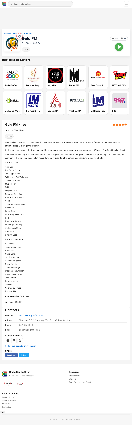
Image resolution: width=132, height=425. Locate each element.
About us (6, 404)
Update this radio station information (20, 346)
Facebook (11, 355)
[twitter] (20, 340)
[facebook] (7, 340)
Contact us (6, 407)
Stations (7, 33)
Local (26, 49)
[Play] (119, 47)
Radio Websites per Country (81, 382)
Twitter (24, 355)
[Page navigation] (126, 3)
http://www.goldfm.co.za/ (31, 315)
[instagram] (13, 340)
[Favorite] (19, 36)
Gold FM (28, 33)
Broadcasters (74, 376)
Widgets (72, 379)
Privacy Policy (8, 397)
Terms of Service (9, 400)
